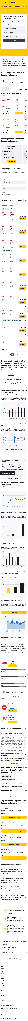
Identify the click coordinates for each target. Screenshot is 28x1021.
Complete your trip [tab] (6, 776)
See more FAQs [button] (14, 763)
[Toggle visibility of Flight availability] (10, 449)
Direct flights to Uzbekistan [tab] (8, 779)
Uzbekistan (15, 958)
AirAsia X (10, 703)
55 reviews (11, 663)
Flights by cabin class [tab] (7, 783)
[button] (2, 2)
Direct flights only (9, 24)
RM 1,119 (15, 18)
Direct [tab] (15, 88)
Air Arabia (10, 659)
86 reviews (11, 719)
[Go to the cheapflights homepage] (10, 2)
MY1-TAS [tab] (11, 374)
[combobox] (15, 182)
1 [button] (12, 354)
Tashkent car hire (6, 793)
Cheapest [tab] (4, 88)
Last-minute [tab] (21, 88)
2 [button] (15, 354)
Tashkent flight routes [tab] (17, 786)
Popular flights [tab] (5, 786)
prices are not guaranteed (7, 942)
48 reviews (11, 708)
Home (10, 958)
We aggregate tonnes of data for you (11, 950)
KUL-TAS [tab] (17, 374)
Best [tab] (10, 88)
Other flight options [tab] (19, 783)
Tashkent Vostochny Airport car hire (10, 796)
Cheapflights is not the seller (9, 947)
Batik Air (10, 715)
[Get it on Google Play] (5, 1008)
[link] (11, 161)
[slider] (26, 196)
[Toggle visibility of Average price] (18, 449)
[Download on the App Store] (14, 1008)
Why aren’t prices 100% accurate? (10, 952)
